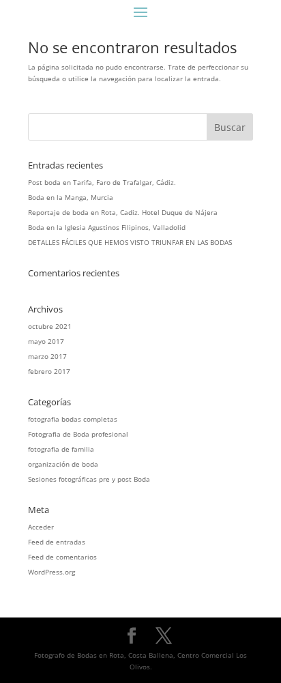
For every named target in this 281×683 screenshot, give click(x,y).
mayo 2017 (46, 341)
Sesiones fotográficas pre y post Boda (89, 479)
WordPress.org (51, 572)
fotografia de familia (61, 449)
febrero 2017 (49, 371)
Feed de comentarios (62, 557)
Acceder (41, 527)
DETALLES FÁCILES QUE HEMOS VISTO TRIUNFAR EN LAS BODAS (130, 242)
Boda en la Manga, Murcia (70, 197)
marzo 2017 (47, 356)
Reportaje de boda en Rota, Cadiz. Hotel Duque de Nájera (123, 212)
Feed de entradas (56, 542)
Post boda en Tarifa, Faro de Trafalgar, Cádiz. (102, 182)
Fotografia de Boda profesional (78, 434)
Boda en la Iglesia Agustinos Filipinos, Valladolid (107, 227)
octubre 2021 (50, 326)
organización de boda (63, 464)
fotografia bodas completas (72, 419)
